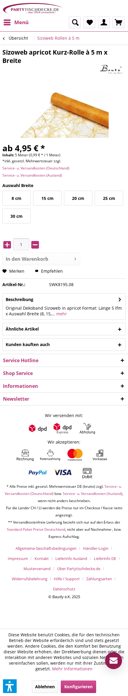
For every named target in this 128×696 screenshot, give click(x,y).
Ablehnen (45, 686)
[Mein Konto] (104, 22)
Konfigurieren (78, 686)
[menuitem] (16, 22)
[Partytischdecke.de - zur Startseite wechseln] (33, 8)
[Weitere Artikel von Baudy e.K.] (113, 70)
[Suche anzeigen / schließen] (75, 22)
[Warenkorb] (118, 22)
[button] (10, 686)
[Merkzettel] (89, 22)
